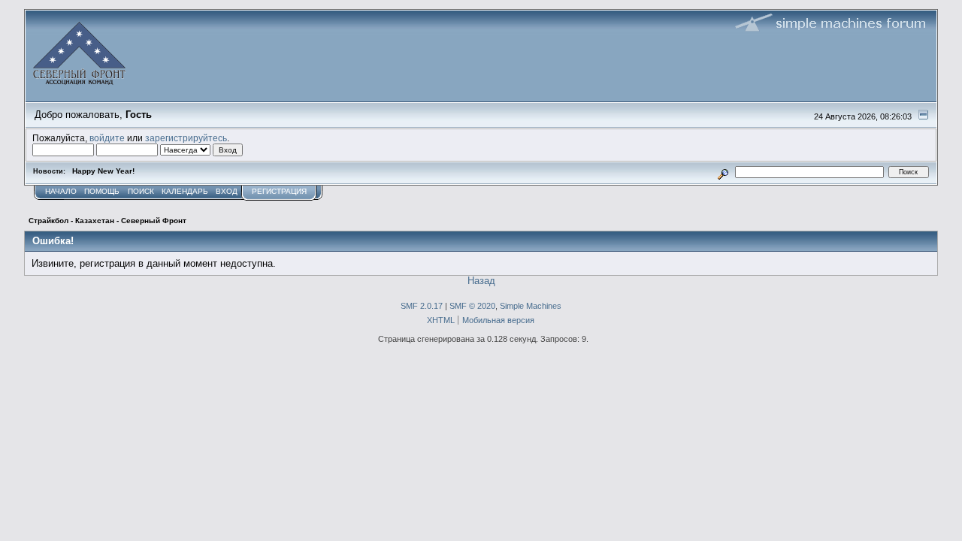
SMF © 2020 (472, 305)
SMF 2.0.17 (422, 305)
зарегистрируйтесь (186, 138)
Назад (481, 280)
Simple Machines (530, 305)
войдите (107, 138)
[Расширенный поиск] (723, 172)
